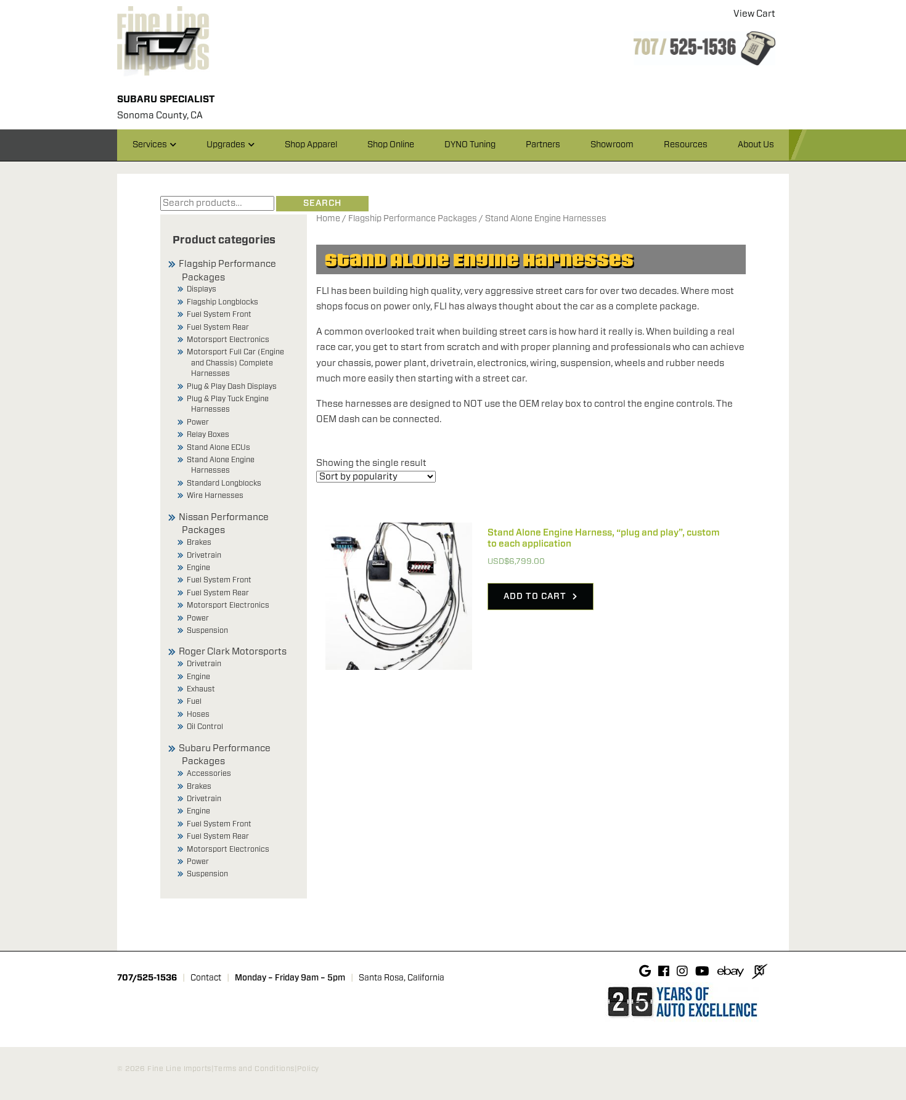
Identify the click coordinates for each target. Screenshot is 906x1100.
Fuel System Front (219, 314)
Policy (308, 1068)
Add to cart (535, 596)
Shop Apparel (311, 145)
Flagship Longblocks (222, 302)
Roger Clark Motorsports (233, 651)
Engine (198, 567)
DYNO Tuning (470, 145)
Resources (686, 145)
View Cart (754, 13)
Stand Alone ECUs (218, 447)
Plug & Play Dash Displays (232, 386)
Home (328, 218)
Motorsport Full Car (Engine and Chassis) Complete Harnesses (235, 362)
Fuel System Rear (218, 327)
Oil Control (205, 726)
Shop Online (390, 145)
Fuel (194, 701)
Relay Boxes (208, 434)
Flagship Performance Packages (412, 218)
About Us (756, 145)
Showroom (612, 145)
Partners (543, 145)
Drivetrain (204, 555)
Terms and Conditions (254, 1068)
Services (150, 145)
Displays (201, 289)
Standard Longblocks (224, 483)
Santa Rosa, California (401, 978)
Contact (205, 978)
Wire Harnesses (215, 495)
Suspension (207, 630)
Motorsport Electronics (228, 339)
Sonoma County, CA (160, 115)
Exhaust (201, 689)
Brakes (199, 542)
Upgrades (225, 145)
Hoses (198, 714)
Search (322, 203)
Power (198, 422)
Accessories (209, 773)
